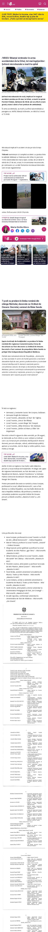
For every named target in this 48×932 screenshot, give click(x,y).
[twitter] (22, 230)
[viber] (32, 230)
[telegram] (27, 230)
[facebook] (17, 230)
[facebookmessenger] (12, 230)
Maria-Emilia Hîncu (20, 227)
